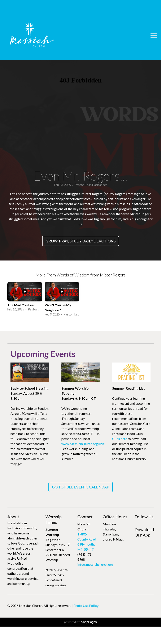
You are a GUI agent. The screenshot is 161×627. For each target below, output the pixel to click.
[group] (24, 297)
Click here (119, 439)
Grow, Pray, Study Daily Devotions (81, 241)
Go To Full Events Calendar (80, 487)
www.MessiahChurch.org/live (83, 444)
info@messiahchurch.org (95, 564)
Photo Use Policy (86, 605)
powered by (80, 622)
